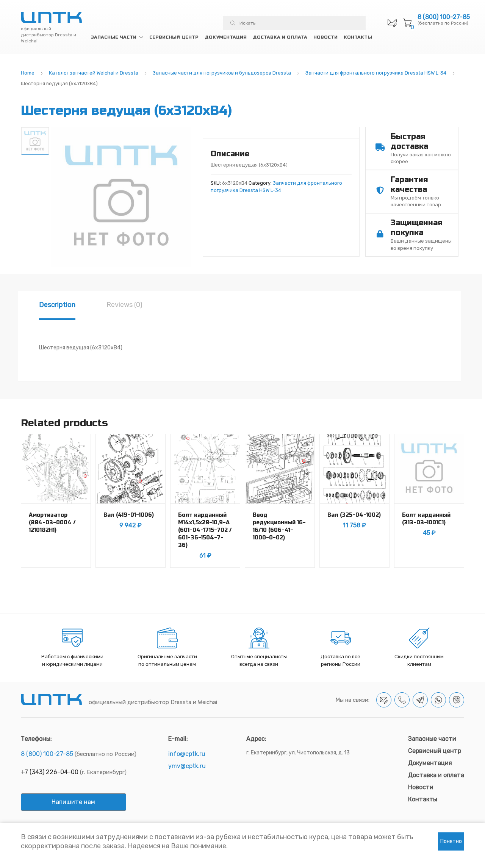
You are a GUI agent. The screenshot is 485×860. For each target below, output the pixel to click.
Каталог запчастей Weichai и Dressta (93, 73)
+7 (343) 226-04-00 (49, 772)
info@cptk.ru (186, 753)
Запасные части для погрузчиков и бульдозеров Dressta (222, 73)
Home (27, 73)
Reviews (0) (124, 305)
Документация (226, 37)
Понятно (451, 841)
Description (57, 305)
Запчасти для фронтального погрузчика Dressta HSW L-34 (375, 73)
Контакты (358, 37)
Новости (325, 37)
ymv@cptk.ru (187, 766)
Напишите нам (73, 801)
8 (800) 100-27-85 (444, 17)
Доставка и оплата (280, 37)
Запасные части (113, 37)
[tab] (57, 305)
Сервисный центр (174, 37)
